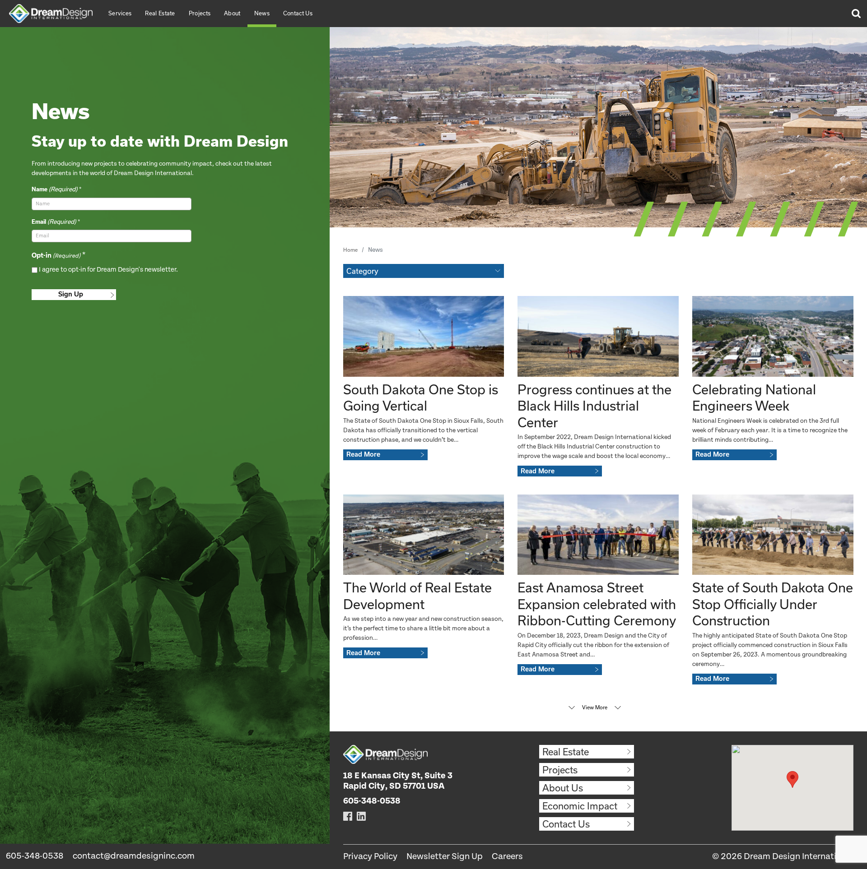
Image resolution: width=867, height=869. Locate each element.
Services (119, 13)
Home (350, 250)
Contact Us (297, 13)
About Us (562, 787)
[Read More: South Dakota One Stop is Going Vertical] (423, 336)
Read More (363, 454)
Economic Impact (579, 805)
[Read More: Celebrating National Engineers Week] (772, 336)
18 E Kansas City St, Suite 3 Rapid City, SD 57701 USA (397, 781)
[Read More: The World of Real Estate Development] (423, 535)
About (232, 13)
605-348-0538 (34, 856)
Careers (507, 856)
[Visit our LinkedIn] (361, 816)
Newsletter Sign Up (444, 856)
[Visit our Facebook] (347, 816)
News (262, 13)
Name (54, 189)
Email (54, 221)
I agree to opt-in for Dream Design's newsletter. (108, 269)
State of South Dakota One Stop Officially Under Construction (772, 604)
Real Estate (160, 13)
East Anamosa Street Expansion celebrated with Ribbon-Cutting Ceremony (596, 604)
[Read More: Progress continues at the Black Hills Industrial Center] (598, 336)
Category (362, 271)
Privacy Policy (370, 856)
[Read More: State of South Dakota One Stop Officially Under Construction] (772, 535)
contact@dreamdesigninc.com (134, 856)
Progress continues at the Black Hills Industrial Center (594, 406)
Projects (199, 13)
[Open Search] (855, 13)
